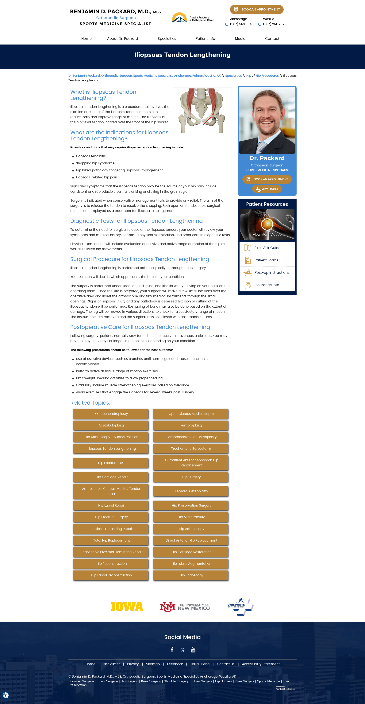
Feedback (175, 664)
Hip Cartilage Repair (112, 477)
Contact (272, 39)
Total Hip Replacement (111, 540)
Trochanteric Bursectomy (191, 448)
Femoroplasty (191, 425)
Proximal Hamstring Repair (111, 529)
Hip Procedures (267, 75)
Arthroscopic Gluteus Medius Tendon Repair (111, 491)
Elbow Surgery (201, 681)
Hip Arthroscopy (191, 529)
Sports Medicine (268, 681)
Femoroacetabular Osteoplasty (192, 437)
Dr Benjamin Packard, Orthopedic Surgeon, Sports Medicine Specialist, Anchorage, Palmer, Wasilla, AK (144, 75)
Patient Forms (266, 260)
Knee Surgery (244, 681)
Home (86, 39)
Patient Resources (267, 204)
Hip (248, 75)
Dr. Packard (267, 158)
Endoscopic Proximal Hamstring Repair (112, 552)
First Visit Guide (267, 248)
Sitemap (153, 664)
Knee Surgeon (151, 681)
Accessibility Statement (261, 664)
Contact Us (226, 664)
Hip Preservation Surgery (191, 505)
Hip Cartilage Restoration (192, 552)
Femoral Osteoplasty (191, 491)
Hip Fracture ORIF (111, 463)
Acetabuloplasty (112, 425)
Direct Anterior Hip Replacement (191, 540)
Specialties (167, 39)
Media (240, 39)
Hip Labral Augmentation (191, 563)
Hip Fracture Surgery (111, 517)
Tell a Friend (199, 664)
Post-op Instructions (272, 272)
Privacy (133, 664)
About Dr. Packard (122, 39)
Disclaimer (112, 664)
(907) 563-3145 (241, 24)
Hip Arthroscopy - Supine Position (111, 437)
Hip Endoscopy (191, 575)
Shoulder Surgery (176, 681)
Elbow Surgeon (107, 681)
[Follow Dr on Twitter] (182, 649)
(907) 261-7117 (273, 24)
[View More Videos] (267, 224)
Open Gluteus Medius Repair (191, 413)
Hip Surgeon (129, 681)
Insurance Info (267, 285)
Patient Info (205, 39)
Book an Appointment (260, 9)
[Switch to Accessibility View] (5, 695)
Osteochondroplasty (111, 413)
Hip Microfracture (191, 517)
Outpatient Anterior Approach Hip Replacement (191, 463)
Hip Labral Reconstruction (111, 575)
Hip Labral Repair (111, 505)
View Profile (270, 189)
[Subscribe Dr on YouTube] (193, 649)
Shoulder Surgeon (81, 681)
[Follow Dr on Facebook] (172, 649)
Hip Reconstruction (112, 563)
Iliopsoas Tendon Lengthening (112, 448)
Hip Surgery (191, 477)
